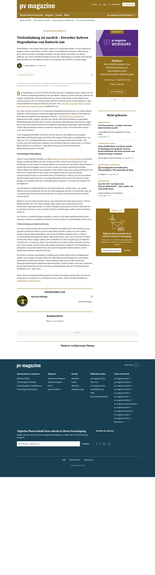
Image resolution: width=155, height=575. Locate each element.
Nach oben (129, 365)
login (53, 321)
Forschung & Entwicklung (86, 20)
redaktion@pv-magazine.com (28, 281)
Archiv (50, 385)
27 (110, 196)
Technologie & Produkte (41, 20)
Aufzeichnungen (77, 389)
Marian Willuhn (30, 66)
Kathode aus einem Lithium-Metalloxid (67, 159)
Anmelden (127, 250)
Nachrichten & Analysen (31, 15)
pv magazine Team (97, 385)
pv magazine (102, 174)
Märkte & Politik (25, 20)
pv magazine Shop (97, 378)
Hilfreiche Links (98, 373)
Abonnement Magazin (56, 378)
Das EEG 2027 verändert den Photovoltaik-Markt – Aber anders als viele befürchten (115, 186)
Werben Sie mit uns (105, 431)
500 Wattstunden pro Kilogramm (72, 116)
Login (104, 4)
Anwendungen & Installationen (63, 20)
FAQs (92, 393)
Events (59, 15)
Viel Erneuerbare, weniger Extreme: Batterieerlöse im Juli (115, 126)
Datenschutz (75, 460)
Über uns (94, 382)
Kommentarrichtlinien (99, 396)
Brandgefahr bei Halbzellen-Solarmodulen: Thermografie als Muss (116, 168)
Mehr (66, 15)
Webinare (75, 385)
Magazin (49, 15)
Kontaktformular (97, 389)
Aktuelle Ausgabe (55, 382)
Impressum (88, 460)
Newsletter (116, 4)
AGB (63, 460)
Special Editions (54, 389)
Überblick (75, 378)
